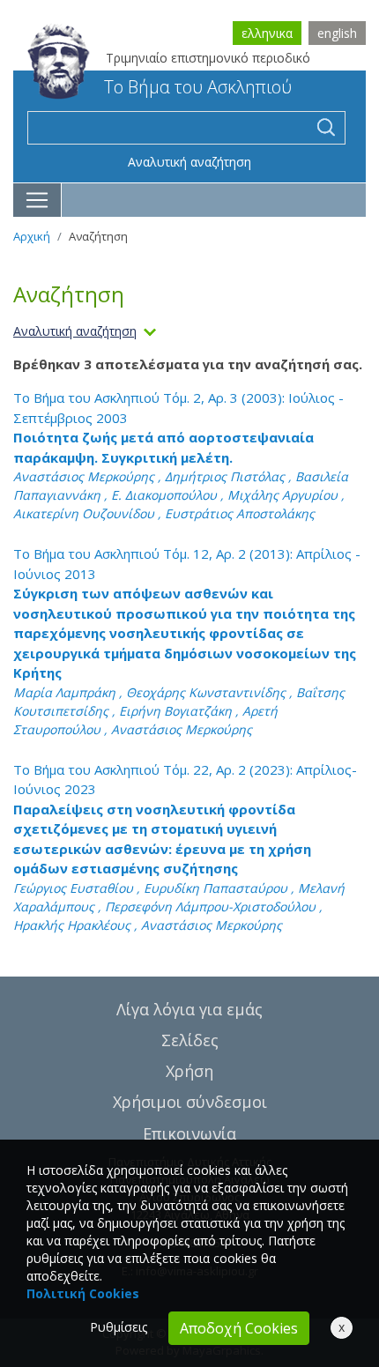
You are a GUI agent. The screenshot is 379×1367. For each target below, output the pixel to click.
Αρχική (31, 236)
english (337, 33)
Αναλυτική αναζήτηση (189, 161)
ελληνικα (267, 33)
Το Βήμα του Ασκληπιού (198, 87)
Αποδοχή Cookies (239, 1328)
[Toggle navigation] (37, 200)
